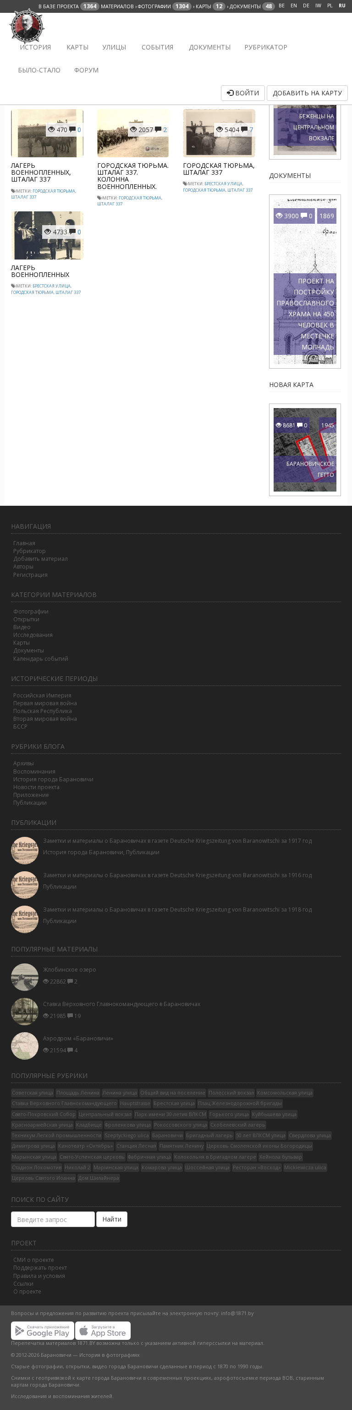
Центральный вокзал (105, 1114)
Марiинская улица (116, 1167)
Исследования (33, 635)
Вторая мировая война (45, 719)
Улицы (114, 47)
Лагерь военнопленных (40, 271)
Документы (209, 47)
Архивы (23, 763)
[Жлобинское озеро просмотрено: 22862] (27, 977)
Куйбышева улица (274, 1114)
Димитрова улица (33, 1146)
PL (330, 5)
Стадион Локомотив (36, 1167)
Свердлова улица (310, 1135)
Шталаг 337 (23, 197)
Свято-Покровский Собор (44, 1114)
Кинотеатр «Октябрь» (85, 1146)
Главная (24, 543)
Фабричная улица (149, 1157)
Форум (86, 70)
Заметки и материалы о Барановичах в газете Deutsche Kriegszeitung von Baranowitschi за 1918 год (177, 909)
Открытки (26, 619)
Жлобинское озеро (69, 969)
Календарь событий (40, 659)
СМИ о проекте (33, 1260)
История (34, 47)
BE (282, 5)
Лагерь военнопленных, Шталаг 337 (41, 172)
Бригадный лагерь (209, 1135)
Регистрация (30, 575)
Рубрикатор (265, 47)
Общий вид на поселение (172, 1092)
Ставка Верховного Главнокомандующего (64, 1103)
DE (306, 5)
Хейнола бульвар (280, 1157)
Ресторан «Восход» (257, 1167)
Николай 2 (77, 1167)
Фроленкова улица (128, 1125)
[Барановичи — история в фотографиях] (28, 24)
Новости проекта (36, 787)
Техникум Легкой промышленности (56, 1135)
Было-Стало (39, 70)
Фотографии (31, 611)
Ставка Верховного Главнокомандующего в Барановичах (121, 1004)
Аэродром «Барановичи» (78, 1038)
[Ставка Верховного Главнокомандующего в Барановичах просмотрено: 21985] (27, 1011)
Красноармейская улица (42, 1125)
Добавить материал (40, 559)
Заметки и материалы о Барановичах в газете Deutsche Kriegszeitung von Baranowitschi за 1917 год (177, 841)
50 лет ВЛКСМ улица (261, 1135)
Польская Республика (42, 711)
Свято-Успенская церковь (92, 1157)
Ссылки (23, 1284)
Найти (111, 1219)
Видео (22, 627)
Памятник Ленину (182, 1146)
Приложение (31, 795)
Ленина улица (120, 1092)
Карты (76, 47)
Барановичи (167, 1135)
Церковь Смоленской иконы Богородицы (259, 1146)
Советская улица (32, 1092)
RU (342, 5)
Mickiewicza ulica (305, 1167)
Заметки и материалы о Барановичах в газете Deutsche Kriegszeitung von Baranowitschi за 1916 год (177, 875)
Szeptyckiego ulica (126, 1135)
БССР (20, 726)
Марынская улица (34, 1157)
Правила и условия (39, 1276)
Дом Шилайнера (98, 1178)
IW (318, 5)
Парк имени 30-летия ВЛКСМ (170, 1114)
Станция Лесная (136, 1146)
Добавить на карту (307, 92)
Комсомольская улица (285, 1092)
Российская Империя (42, 695)
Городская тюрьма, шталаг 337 (219, 169)
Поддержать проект (40, 1268)
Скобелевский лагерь (237, 1125)
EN (294, 5)
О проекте (27, 1291)
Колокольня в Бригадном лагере (215, 1157)
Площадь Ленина (77, 1092)
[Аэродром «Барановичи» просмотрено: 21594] (27, 1046)
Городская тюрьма (54, 191)
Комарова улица (162, 1167)
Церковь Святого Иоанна (43, 1178)
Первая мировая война (45, 703)
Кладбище (89, 1125)
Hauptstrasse (135, 1103)
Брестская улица (223, 184)
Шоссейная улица (207, 1167)
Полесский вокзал (231, 1092)
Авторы (23, 566)
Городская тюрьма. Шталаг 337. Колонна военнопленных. (133, 176)
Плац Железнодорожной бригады (240, 1103)
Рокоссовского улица (180, 1125)
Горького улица (229, 1114)
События (156, 47)
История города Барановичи (53, 779)
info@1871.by (237, 1313)
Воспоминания (34, 771)
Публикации (30, 803)
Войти (246, 92)
